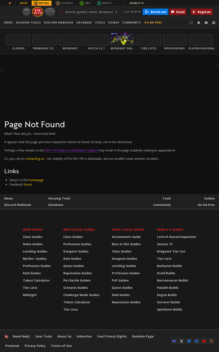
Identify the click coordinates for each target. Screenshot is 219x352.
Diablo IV (141, 3)
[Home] (6, 337)
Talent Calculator (36, 280)
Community (131, 22)
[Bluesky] (189, 341)
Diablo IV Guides (170, 229)
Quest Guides (73, 266)
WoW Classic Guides (128, 229)
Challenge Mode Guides (81, 295)
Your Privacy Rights (112, 336)
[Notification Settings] (198, 22)
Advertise (84, 336)
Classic (67, 3)
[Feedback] (206, 22)
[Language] (213, 22)
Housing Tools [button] (28, 22)
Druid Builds (166, 273)
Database (84, 22)
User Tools (44, 336)
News (8, 22)
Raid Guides (32, 273)
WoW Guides (33, 229)
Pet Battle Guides (76, 280)
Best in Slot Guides (126, 244)
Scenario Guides (75, 288)
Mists (106, 3)
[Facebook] (196, 341)
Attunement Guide (126, 237)
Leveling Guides (35, 251)
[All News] (9, 3)
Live (27, 11)
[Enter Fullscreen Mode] (191, 22)
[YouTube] (204, 341)
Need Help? (21, 336)
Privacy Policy (35, 346)
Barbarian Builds (169, 266)
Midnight (30, 295)
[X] (181, 341)
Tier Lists (30, 288)
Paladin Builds (167, 288)
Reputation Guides (77, 273)
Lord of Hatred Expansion (176, 237)
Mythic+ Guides (35, 259)
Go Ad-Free (153, 22)
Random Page (143, 336)
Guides (113, 22)
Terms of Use (61, 346)
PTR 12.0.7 (50, 12)
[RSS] (211, 341)
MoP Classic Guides (79, 229)
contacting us (35, 159)
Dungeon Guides (76, 251)
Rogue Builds (167, 295)
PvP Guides (120, 280)
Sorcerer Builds (168, 302)
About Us (64, 336)
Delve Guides (33, 244)
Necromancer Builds (172, 280)
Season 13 (164, 244)
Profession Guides (37, 266)
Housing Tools (59, 198)
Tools (166, 198)
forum (28, 184)
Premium (12, 346)
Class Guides (32, 237)
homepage (36, 180)
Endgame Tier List (171, 251)
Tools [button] (100, 22)
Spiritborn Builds (169, 309)
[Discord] (174, 341)
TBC (88, 3)
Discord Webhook (58, 22)
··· (118, 3)
